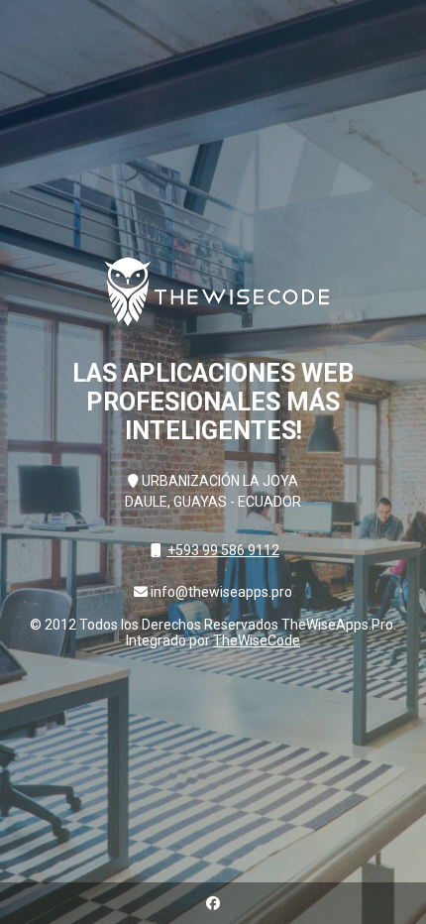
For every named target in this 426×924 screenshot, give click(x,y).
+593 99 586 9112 (223, 550)
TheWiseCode (256, 640)
